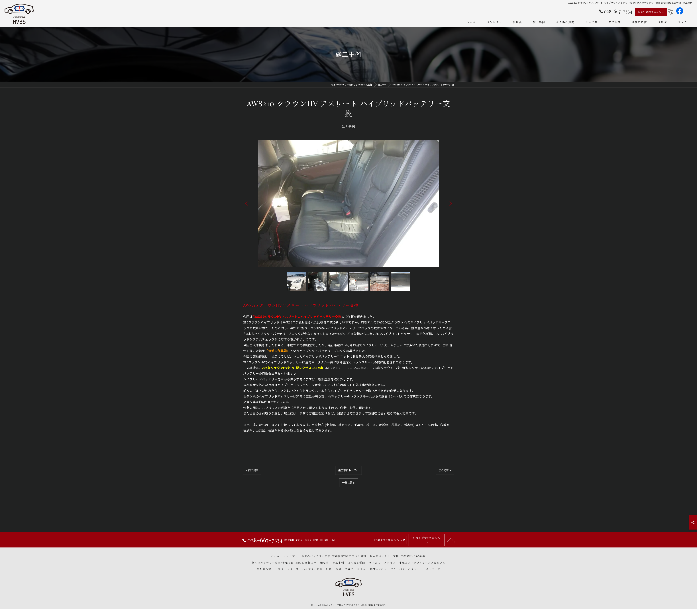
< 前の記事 (252, 470)
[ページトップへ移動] (451, 540)
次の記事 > (445, 470)
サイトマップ (431, 569)
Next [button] (450, 203)
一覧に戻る (348, 482)
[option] (348, 203)
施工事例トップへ (348, 470)
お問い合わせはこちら (651, 11)
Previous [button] (247, 203)
